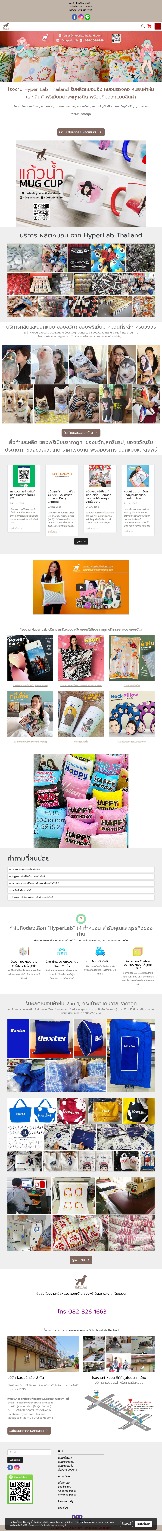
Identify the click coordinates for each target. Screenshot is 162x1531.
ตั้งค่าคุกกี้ (126, 1523)
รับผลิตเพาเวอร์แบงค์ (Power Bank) (30, 685)
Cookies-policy (67, 1491)
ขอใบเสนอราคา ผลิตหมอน (79, 132)
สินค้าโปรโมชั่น (65, 1466)
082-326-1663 (86, 6)
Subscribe (15, 1460)
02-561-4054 (85, 10)
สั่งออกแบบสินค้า (67, 1470)
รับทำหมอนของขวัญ (78, 432)
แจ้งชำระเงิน (64, 1487)
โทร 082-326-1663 (81, 1311)
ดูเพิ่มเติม (15, 528)
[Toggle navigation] (157, 26)
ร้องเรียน (63, 1508)
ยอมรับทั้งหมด (143, 1523)
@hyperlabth (85, 3)
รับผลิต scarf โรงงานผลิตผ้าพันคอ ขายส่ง (81, 685)
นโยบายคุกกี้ (60, 1525)
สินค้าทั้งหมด (65, 1458)
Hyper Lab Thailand (33, 1414)
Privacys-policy (67, 1495)
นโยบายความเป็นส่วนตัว (39, 1525)
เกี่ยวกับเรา (64, 1483)
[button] (142, 26)
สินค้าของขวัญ (66, 1462)
